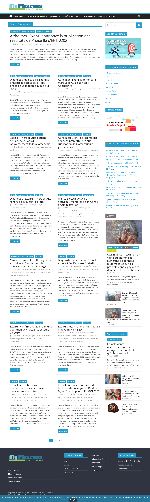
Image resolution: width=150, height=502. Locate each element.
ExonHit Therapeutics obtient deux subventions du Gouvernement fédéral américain (30, 141)
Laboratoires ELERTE (113, 73)
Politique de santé (36, 16)
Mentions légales (14, 474)
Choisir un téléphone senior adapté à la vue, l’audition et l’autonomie (131, 393)
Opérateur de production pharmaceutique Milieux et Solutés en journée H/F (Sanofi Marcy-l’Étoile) (121, 175)
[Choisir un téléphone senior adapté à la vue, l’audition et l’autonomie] (113, 390)
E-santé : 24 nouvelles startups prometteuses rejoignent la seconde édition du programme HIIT (130, 297)
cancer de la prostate (40, 394)
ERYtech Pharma (75, 211)
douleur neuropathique (86, 397)
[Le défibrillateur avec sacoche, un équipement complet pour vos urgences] (113, 403)
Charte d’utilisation (15, 478)
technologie (32, 400)
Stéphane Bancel (22, 400)
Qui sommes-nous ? (15, 470)
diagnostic (31, 205)
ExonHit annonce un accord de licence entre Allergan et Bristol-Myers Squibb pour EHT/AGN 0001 (79, 388)
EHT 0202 (35, 44)
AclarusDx (77, 89)
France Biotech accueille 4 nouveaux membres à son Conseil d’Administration (78, 201)
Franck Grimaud (74, 214)
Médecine (54, 16)
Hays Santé (109, 98)
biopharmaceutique (43, 269)
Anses (107, 102)
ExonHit (91, 89)
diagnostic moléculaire (33, 92)
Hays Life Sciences (112, 84)
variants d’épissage (23, 275)
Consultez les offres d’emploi (129, 461)
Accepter (73, 500)
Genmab (13, 275)
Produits (48, 32)
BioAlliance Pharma (79, 208)
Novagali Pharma (73, 217)
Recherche (111, 250)
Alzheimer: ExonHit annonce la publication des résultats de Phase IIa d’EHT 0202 (50, 38)
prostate (13, 400)
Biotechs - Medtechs (27, 32)
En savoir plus (84, 500)
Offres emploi (89, 16)
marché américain (88, 269)
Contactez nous (14, 481)
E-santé (127, 247)
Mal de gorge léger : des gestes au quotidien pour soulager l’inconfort (131, 379)
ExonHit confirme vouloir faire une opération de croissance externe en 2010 (31, 329)
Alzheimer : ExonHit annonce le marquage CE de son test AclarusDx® (77, 83)
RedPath (22, 208)
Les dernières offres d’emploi (123, 143)
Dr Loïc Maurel (26, 397)
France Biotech (63, 214)
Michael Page (110, 91)
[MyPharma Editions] (10, 16)
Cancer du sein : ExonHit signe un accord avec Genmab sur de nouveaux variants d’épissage (30, 263)
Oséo (60, 342)
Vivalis (82, 217)
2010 (26, 336)
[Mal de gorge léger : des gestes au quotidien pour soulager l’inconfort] (113, 375)
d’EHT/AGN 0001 (63, 400)
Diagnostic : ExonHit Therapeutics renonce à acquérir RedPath (30, 200)
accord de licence (78, 394)
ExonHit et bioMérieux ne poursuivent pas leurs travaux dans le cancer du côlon (28, 388)
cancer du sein (30, 272)
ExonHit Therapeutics (46, 44)
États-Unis (92, 266)
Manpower (109, 87)
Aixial (107, 76)
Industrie (19, 16)
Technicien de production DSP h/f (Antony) (121, 163)
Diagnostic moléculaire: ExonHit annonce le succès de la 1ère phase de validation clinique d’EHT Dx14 (31, 84)
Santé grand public (71, 16)
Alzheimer (14, 32)
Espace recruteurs (106, 16)
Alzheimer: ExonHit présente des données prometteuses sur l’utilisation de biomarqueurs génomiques (78, 142)
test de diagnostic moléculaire (73, 342)
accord (26, 269)
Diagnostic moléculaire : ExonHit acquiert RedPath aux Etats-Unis (78, 261)
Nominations (62, 217)
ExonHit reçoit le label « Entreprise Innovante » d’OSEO (79, 328)
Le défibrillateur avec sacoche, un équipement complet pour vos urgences (130, 407)
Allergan (33, 269)
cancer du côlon (15, 397)
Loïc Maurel (94, 214)
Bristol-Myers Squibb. (17, 272)
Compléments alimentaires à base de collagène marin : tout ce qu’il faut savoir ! (122, 348)
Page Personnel (111, 95)
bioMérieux (39, 336)
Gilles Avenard (85, 214)
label (92, 336)
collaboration (72, 397)
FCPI (87, 336)
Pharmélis (109, 80)
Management (88, 195)
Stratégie (39, 134)
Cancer (29, 76)
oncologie (13, 150)
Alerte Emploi (123, 468)
